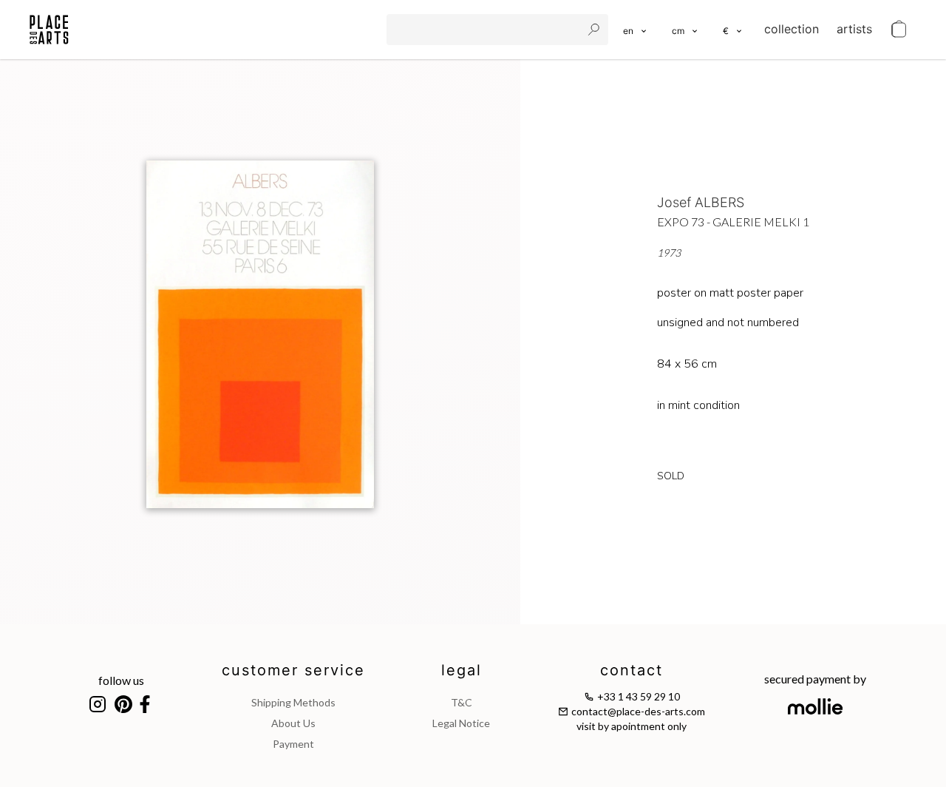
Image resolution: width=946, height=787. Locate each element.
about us (293, 723)
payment (293, 743)
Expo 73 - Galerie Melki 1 (733, 222)
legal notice (461, 723)
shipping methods (293, 702)
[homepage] (49, 29)
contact (631, 670)
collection (791, 28)
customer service (293, 670)
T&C (461, 702)
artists (854, 28)
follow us (121, 680)
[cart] (898, 29)
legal (461, 670)
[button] (685, 29)
